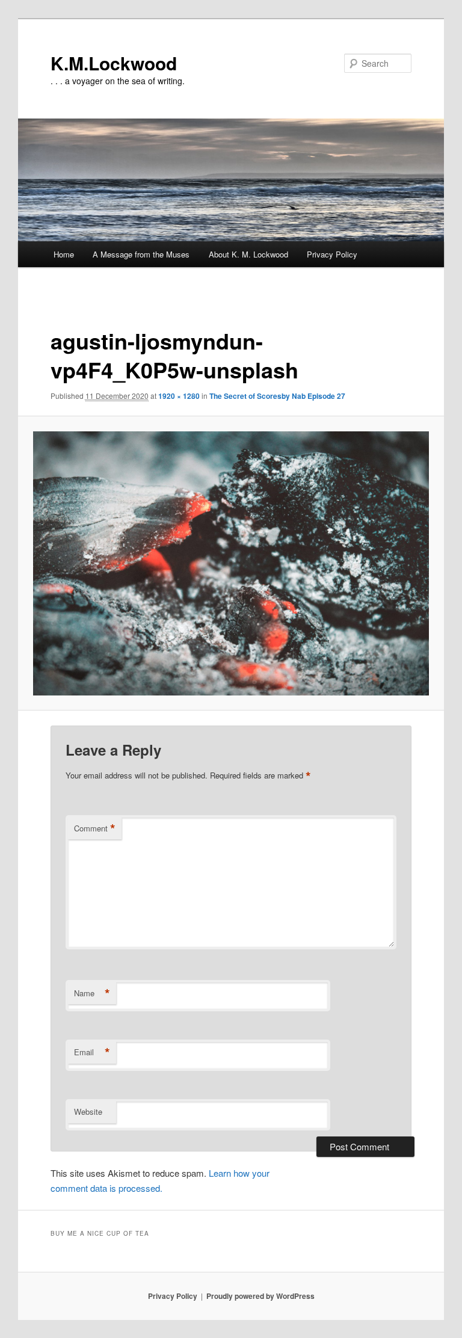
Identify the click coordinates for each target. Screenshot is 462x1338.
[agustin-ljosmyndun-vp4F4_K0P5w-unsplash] (231, 563)
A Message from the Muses (141, 254)
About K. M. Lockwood (248, 254)
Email (92, 1052)
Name (92, 993)
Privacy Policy (332, 254)
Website (88, 1111)
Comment (95, 828)
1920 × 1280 (179, 395)
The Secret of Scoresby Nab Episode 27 (277, 395)
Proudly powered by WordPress (260, 1295)
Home (64, 254)
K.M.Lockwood (114, 63)
